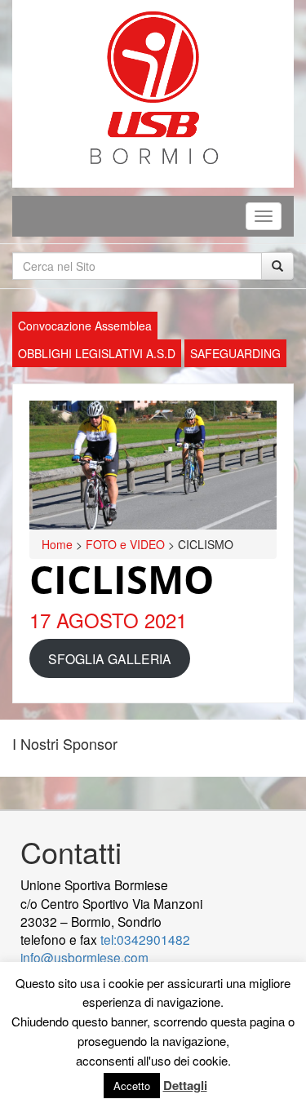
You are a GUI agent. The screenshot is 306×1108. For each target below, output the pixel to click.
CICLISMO (121, 579)
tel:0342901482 (145, 939)
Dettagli (185, 1085)
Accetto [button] (131, 1085)
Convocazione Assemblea (85, 325)
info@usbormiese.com (84, 957)
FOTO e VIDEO (125, 544)
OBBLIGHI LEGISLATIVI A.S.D (96, 353)
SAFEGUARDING (235, 353)
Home (57, 544)
